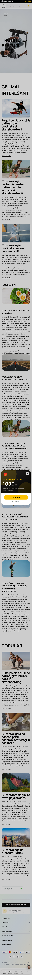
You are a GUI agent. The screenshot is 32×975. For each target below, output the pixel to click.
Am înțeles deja (16, 501)
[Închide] (27, 473)
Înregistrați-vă (16, 497)
